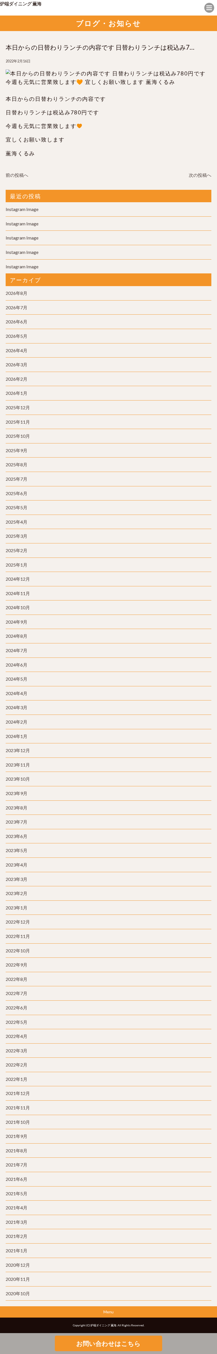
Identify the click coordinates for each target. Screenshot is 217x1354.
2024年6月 (16, 664)
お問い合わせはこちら (108, 1343)
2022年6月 (16, 1007)
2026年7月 (16, 307)
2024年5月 (16, 679)
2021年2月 (16, 1236)
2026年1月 (16, 393)
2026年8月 (16, 293)
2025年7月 (16, 479)
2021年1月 (16, 1250)
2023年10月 (18, 779)
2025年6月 (16, 493)
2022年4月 (16, 1036)
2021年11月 (18, 1107)
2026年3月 (16, 364)
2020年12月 (18, 1265)
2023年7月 (16, 821)
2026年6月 (16, 321)
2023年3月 (16, 879)
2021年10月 (18, 1122)
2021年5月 (16, 1193)
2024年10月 (18, 607)
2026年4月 (16, 350)
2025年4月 (16, 521)
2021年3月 (16, 1222)
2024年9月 (16, 621)
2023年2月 (16, 893)
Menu (108, 1311)
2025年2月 (16, 550)
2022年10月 (18, 950)
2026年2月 (16, 379)
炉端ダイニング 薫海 (21, 3)
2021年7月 (16, 1164)
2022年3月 (16, 1050)
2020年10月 (18, 1293)
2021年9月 (16, 1136)
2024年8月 (16, 636)
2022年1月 (16, 1079)
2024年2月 (16, 721)
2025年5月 (16, 507)
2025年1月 (16, 564)
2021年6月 (16, 1179)
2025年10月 (18, 436)
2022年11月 (18, 936)
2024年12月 (18, 579)
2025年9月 (16, 450)
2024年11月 (18, 593)
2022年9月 (16, 964)
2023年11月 (18, 764)
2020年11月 (18, 1279)
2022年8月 (16, 979)
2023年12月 (18, 750)
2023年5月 (16, 850)
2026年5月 (16, 336)
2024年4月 (16, 693)
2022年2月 (16, 1064)
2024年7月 (16, 650)
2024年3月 (16, 707)
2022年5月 (16, 1022)
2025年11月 (18, 422)
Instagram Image (22, 209)
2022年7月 (16, 993)
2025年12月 (18, 407)
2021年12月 (18, 1093)
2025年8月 (16, 464)
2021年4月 (16, 1207)
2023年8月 (16, 807)
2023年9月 (16, 793)
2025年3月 (16, 536)
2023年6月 (16, 836)
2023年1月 (16, 907)
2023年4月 (16, 864)
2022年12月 (18, 921)
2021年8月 (16, 1150)
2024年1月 (16, 736)
